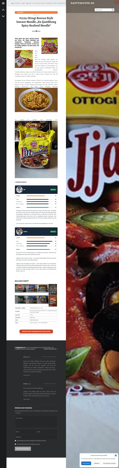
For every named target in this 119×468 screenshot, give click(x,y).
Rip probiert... (20, 12)
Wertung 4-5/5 (36, 15)
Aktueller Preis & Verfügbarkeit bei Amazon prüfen (36, 331)
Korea (55, 3)
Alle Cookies (86, 463)
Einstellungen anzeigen (109, 463)
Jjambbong (49, 3)
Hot (34, 3)
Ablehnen (96, 463)
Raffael (25, 384)
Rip (25, 3)
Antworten (27, 375)
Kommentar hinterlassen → (51, 349)
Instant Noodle (40, 3)
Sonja (25, 357)
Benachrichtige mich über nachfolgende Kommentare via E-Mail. (31, 440)
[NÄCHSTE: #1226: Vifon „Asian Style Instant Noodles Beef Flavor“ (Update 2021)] (3, 9)
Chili (30, 3)
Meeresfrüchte (62, 3)
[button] (116, 455)
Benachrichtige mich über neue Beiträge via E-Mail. (28, 444)
